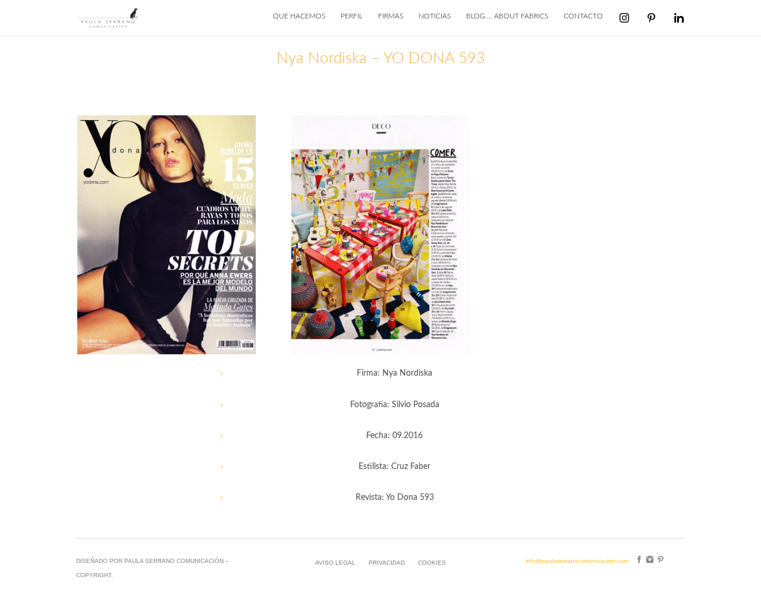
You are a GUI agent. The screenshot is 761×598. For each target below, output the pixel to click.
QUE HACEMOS (299, 16)
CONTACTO (583, 16)
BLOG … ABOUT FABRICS (507, 16)
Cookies (432, 562)
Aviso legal (335, 562)
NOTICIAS (435, 16)
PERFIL (352, 16)
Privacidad (387, 562)
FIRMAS (390, 16)
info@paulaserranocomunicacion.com (577, 561)
